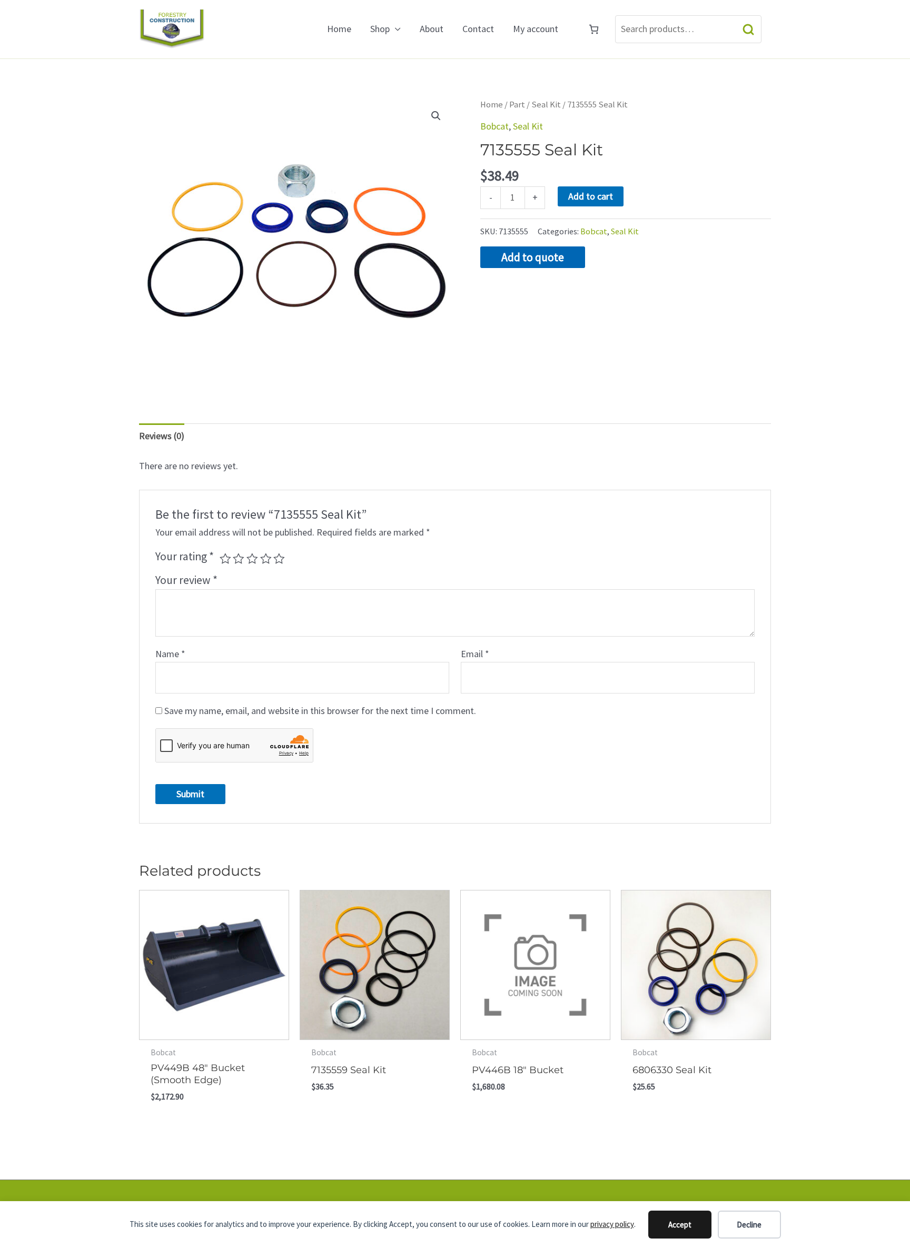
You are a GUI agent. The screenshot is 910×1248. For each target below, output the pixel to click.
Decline (749, 1225)
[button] (436, 115)
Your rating (184, 556)
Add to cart (590, 196)
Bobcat (494, 126)
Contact (478, 29)
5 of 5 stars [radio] (279, 558)
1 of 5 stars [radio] (225, 558)
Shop (380, 29)
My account (535, 29)
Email (475, 654)
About (431, 29)
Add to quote (532, 257)
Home (339, 29)
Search (748, 29)
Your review (186, 580)
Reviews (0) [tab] (161, 436)
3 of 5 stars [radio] (252, 558)
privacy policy (612, 1224)
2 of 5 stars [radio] (238, 558)
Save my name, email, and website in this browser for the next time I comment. (320, 711)
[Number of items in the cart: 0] (594, 29)
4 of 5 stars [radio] (266, 558)
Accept (679, 1225)
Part (517, 104)
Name (170, 654)
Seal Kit (546, 104)
